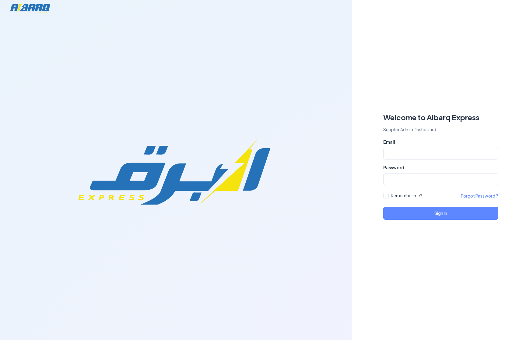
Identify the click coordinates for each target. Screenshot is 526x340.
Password (393, 167)
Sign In (440, 213)
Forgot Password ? (479, 195)
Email (389, 142)
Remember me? (406, 195)
